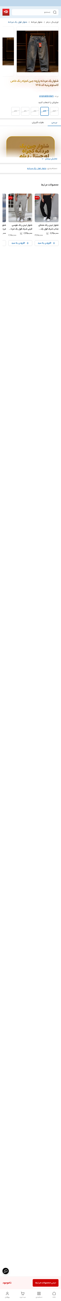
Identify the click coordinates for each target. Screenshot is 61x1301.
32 (15, 111)
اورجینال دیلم (52, 22)
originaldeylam (46, 96)
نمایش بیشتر (51, 158)
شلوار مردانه (36, 22)
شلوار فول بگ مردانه (17, 22)
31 (25, 111)
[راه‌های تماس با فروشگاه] (6, 1271)
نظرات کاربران (38, 122)
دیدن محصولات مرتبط (45, 1282)
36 (35, 111)
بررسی (54, 122)
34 (44, 111)
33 (54, 111)
